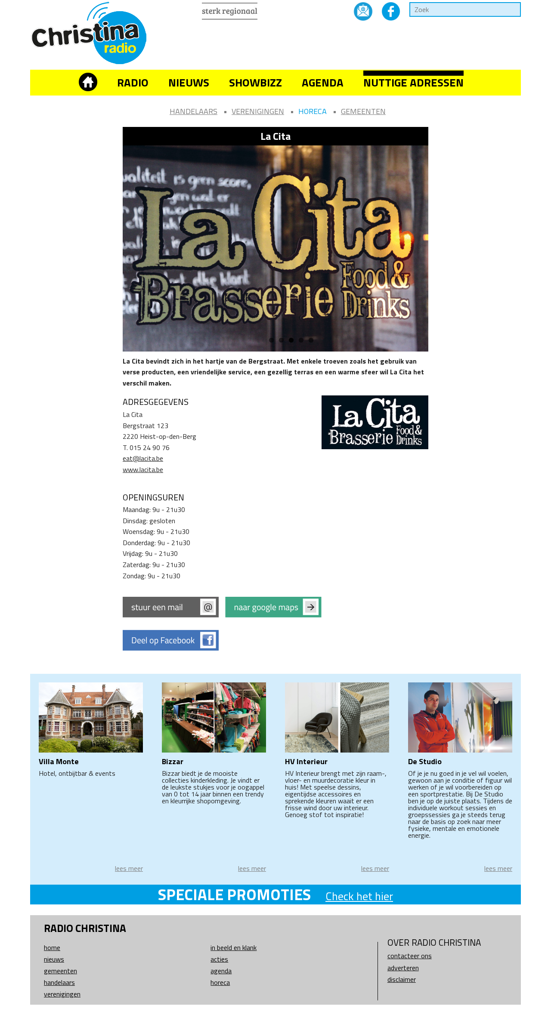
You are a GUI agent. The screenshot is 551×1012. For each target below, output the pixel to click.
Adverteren (403, 968)
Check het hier (359, 896)
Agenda (323, 82)
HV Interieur (306, 761)
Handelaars (193, 111)
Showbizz (255, 82)
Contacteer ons (409, 955)
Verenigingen (258, 111)
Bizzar (172, 761)
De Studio (425, 761)
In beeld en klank (233, 947)
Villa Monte (59, 761)
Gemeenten (363, 111)
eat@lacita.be (143, 458)
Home (52, 947)
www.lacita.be (143, 469)
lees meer (129, 868)
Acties (219, 959)
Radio (133, 82)
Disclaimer (401, 979)
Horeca (312, 111)
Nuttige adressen (413, 82)
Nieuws (188, 82)
